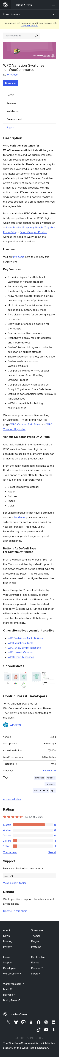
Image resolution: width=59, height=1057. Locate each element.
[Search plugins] (36, 36)
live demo (18, 256)
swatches (39, 778)
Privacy (7, 946)
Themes (35, 935)
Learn (6, 957)
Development (14, 119)
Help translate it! (29, 25)
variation (51, 778)
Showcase (37, 930)
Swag (36, 973)
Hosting (7, 941)
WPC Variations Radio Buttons (25, 638)
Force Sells (9, 232)
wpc (53, 790)
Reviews (11, 103)
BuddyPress (11, 1000)
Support (10, 127)
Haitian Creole (19, 1014)
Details (10, 95)
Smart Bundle (13, 227)
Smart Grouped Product (33, 232)
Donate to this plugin (15, 911)
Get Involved (38, 957)
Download (10, 83)
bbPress (9, 994)
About (6, 930)
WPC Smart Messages (21, 657)
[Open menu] (54, 4)
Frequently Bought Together (38, 227)
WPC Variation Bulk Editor (25, 424)
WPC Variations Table (20, 643)
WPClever (12, 74)
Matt (7, 989)
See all (52, 852)
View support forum (14, 882)
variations (50, 784)
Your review (10, 852)
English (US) (49, 770)
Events (35, 962)
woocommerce (41, 790)
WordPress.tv (12, 973)
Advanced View (12, 799)
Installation (12, 111)
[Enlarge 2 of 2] (51, 675)
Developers (9, 968)
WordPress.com (14, 983)
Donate (37, 968)
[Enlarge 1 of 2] (24, 675)
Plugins (35, 941)
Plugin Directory (11, 14)
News (6, 935)
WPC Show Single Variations (24, 647)
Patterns (36, 946)
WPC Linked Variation (20, 652)
